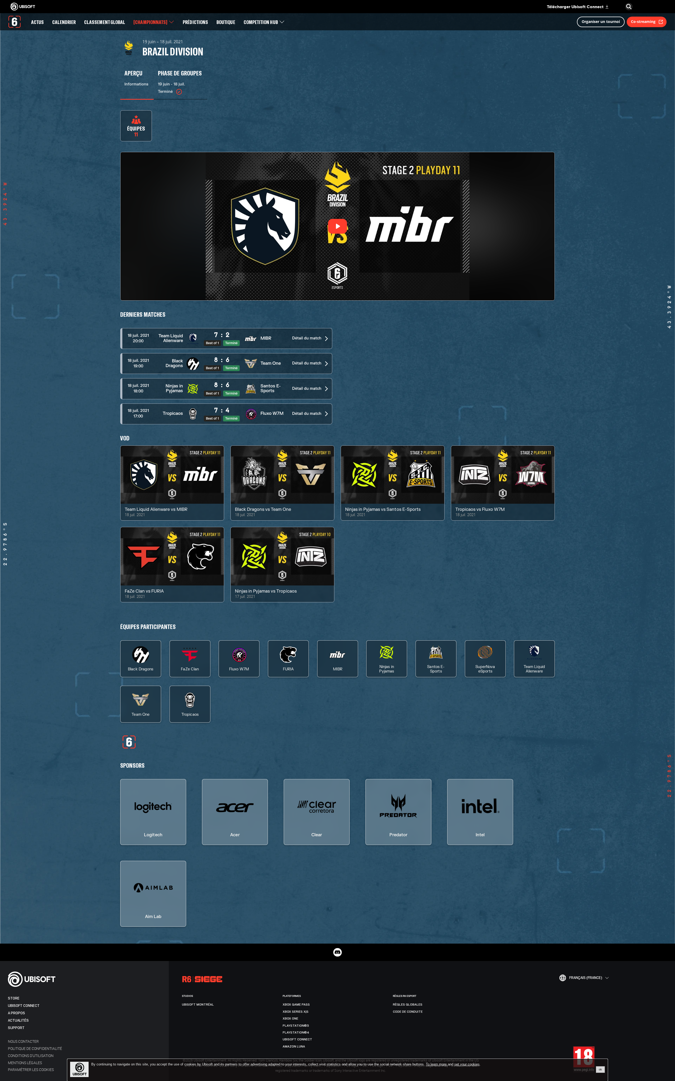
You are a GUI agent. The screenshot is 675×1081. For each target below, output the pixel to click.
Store (14, 998)
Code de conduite (408, 1011)
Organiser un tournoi (601, 21)
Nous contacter (23, 1041)
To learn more (437, 1064)
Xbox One (290, 1018)
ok (600, 1069)
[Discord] (337, 952)
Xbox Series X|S (295, 1011)
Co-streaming (643, 21)
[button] (226, 338)
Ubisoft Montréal (198, 1004)
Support (16, 1028)
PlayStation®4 (296, 1032)
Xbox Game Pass (296, 1004)
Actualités (18, 1020)
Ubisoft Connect (24, 1006)
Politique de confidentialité (35, 1048)
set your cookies (467, 1064)
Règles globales (407, 1004)
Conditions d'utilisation (31, 1055)
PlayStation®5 (296, 1025)
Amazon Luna (294, 1046)
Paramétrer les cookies (31, 1069)
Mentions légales (25, 1062)
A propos (16, 1013)
